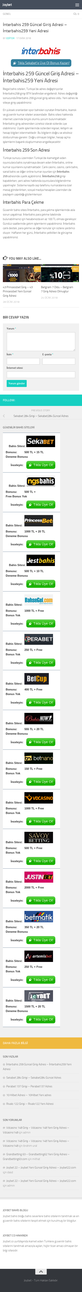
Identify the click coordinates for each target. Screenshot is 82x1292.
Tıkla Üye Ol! (43, 465)
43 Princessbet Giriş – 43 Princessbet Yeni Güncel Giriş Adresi (18, 291)
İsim (10, 354)
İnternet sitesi (15, 368)
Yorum (11, 328)
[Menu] (77, 4)
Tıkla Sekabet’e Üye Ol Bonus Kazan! (43, 63)
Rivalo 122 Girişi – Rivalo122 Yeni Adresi (30, 1104)
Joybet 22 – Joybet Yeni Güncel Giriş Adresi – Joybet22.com (41, 1167)
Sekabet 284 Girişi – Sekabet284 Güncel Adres (33, 1077)
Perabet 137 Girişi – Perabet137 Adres (29, 1086)
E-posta (47, 354)
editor (10, 38)
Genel (7, 14)
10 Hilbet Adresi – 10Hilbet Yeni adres (28, 1095)
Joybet (7, 4)
